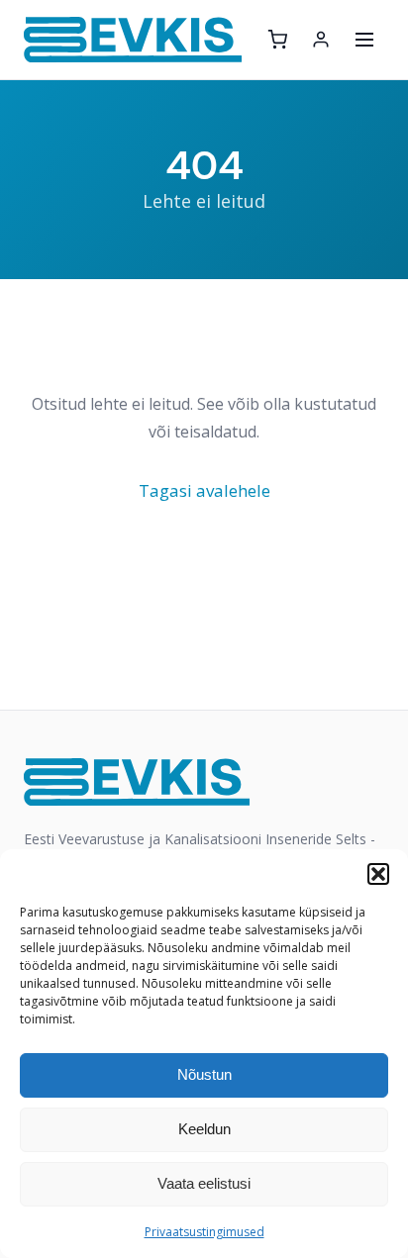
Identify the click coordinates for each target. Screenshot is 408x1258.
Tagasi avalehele (204, 490)
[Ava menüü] (364, 39)
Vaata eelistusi (204, 1183)
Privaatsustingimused (204, 1231)
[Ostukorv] (277, 39)
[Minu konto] (321, 39)
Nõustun (204, 1074)
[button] (378, 874)
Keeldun (204, 1128)
